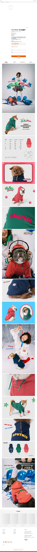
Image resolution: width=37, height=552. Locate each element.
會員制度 (15, 533)
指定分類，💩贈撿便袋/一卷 (15, 44)
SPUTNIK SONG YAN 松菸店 (28, 535)
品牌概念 (4, 531)
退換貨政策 (15, 531)
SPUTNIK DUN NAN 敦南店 (28, 531)
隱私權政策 (4, 533)
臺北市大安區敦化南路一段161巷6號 (29, 533)
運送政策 (15, 532)
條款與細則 (4, 532)
